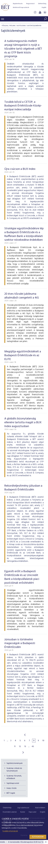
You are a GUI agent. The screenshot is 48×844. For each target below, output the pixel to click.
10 (43, 741)
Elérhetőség (42, 3)
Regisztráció (30, 3)
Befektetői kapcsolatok (21, 7)
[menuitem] (7, 808)
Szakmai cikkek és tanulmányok (14, 770)
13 (25, 746)
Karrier (22, 812)
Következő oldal (23, 752)
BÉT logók (10, 793)
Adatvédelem (40, 807)
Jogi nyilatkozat (23, 807)
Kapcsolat (32, 812)
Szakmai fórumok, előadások (14, 777)
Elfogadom (38, 836)
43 (33, 746)
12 (20, 746)
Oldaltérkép (7, 807)
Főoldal (5, 25)
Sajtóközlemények (14, 763)
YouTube (40, 12)
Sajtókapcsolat (12, 783)
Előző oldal (24, 735)
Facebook (35, 12)
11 (15, 746)
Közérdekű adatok (10, 812)
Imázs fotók (11, 788)
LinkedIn (45, 12)
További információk (10, 831)
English (44, 7)
